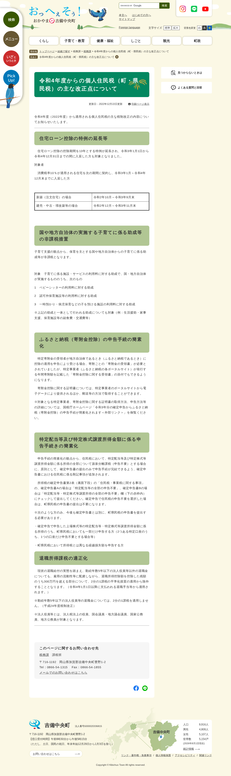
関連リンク (205, 755)
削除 (117, 57)
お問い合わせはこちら (46, 753)
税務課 (87, 51)
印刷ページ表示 (140, 103)
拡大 (175, 27)
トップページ (47, 51)
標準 (167, 27)
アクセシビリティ (185, 755)
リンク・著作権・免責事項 (136, 755)
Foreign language (129, 27)
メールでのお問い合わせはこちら (63, 672)
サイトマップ (127, 19)
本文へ (123, 15)
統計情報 (188, 748)
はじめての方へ (141, 15)
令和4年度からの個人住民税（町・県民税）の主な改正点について (76, 56)
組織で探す (63, 51)
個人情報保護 (163, 755)
